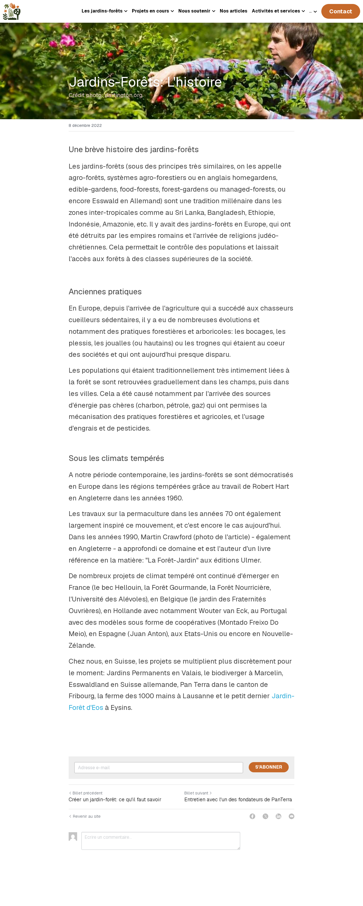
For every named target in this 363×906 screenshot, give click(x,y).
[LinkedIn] (278, 816)
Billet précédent (87, 793)
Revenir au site (87, 816)
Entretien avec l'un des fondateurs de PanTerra (238, 799)
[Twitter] (265, 816)
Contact (340, 11)
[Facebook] (252, 816)
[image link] (11, 11)
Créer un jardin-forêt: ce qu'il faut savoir (115, 799)
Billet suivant (196, 793)
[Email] (291, 816)
